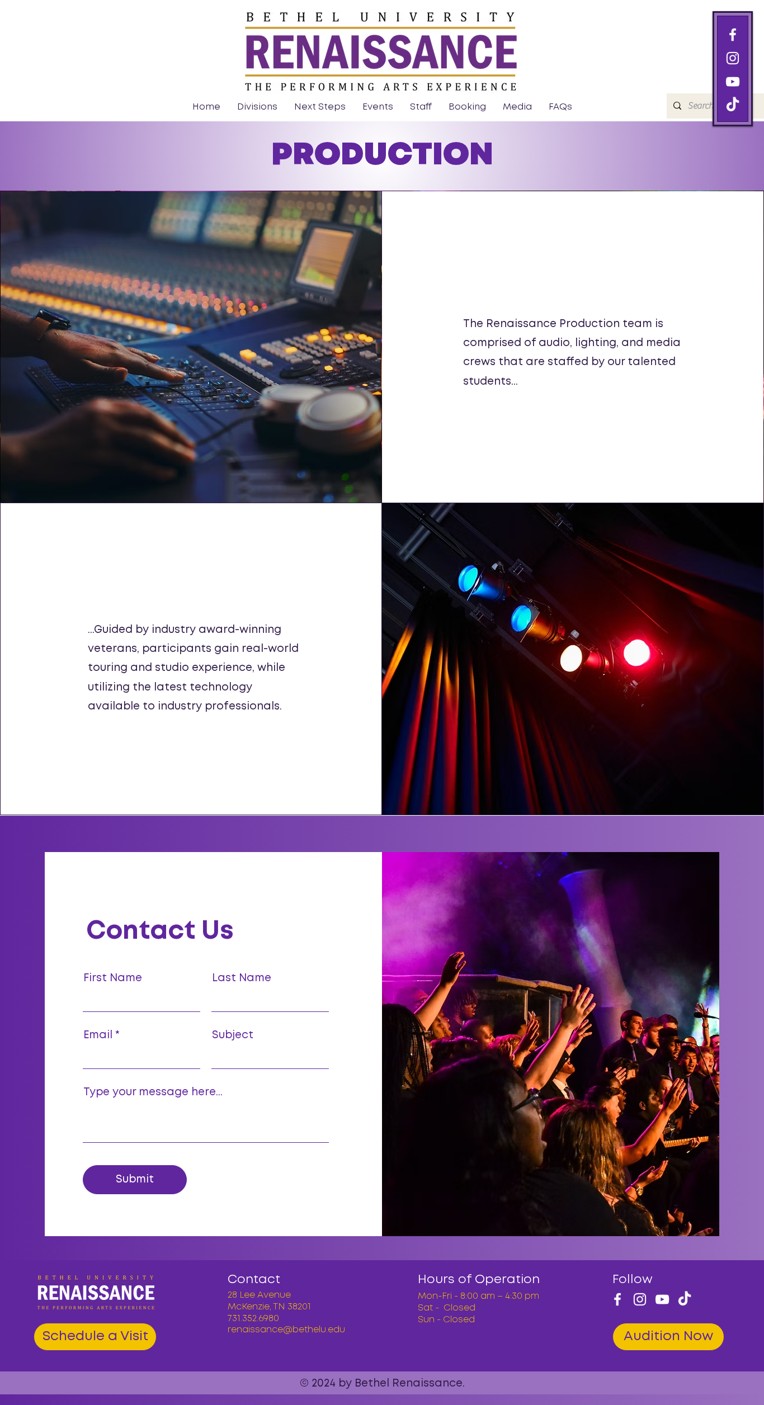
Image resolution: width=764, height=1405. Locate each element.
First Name (112, 978)
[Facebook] (732, 34)
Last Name (241, 978)
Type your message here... (153, 1092)
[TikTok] (684, 1299)
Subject (232, 1035)
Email (97, 1035)
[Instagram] (732, 58)
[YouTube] (732, 81)
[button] (257, 107)
